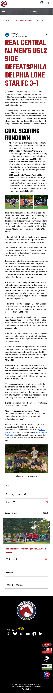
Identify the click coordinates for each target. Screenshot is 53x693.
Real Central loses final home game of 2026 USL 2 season (26, 550)
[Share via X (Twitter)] (12, 494)
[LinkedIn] (41, 634)
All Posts (6, 20)
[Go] (3, 11)
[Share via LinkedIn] (19, 494)
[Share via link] (25, 494)
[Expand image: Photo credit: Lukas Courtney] (12, 202)
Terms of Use (32, 687)
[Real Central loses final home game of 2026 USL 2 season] (26, 531)
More (38, 20)
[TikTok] (21, 634)
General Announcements (23, 20)
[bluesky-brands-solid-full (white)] (15, 634)
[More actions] (46, 34)
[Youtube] (28, 634)
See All (45, 513)
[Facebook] (34, 634)
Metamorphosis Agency (21, 687)
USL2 (7, 486)
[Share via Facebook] (6, 494)
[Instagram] (9, 634)
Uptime (28, 689)
